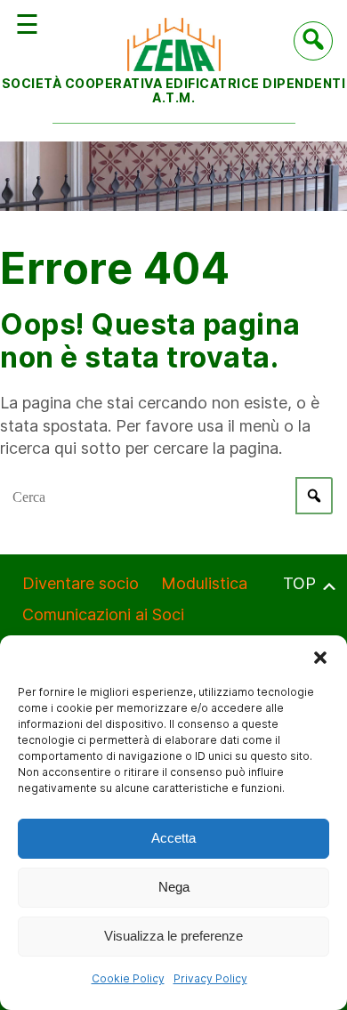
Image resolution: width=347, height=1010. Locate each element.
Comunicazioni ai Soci (103, 614)
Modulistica (204, 583)
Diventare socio (80, 583)
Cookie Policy (128, 978)
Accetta (173, 837)
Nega (174, 886)
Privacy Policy (210, 978)
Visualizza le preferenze (173, 935)
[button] (320, 658)
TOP (301, 583)
